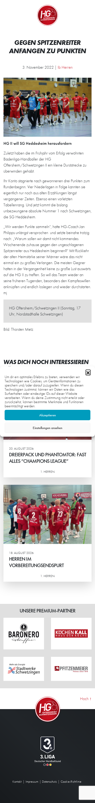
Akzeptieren (47, 415)
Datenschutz (49, 781)
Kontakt (17, 781)
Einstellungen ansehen (47, 428)
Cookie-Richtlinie (71, 781)
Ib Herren (65, 67)
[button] (88, 372)
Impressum (32, 781)
